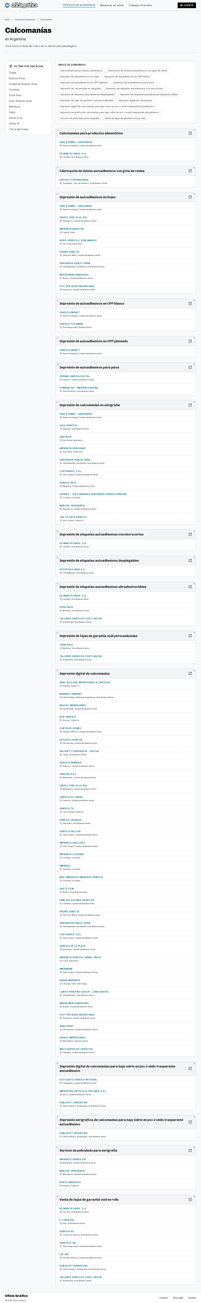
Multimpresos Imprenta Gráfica (81, 877)
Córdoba (28, 89)
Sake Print (67, 1026)
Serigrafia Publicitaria (75, 263)
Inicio (7, 19)
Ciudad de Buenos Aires (28, 84)
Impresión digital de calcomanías (135, 100)
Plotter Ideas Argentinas (77, 286)
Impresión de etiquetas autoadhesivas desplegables (87, 94)
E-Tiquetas (67, 1220)
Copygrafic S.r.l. (71, 471)
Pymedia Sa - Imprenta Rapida (79, 387)
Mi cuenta (186, 5)
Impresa (65, 865)
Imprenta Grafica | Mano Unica (80, 957)
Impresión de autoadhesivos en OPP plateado (84, 82)
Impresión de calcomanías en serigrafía (80, 88)
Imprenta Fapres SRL (73, 1159)
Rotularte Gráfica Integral (78, 1079)
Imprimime (66, 968)
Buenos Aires (28, 78)
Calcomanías (46, 19)
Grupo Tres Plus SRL (73, 217)
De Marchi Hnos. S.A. (73, 153)
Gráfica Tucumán (71, 323)
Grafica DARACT (70, 312)
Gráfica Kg (67, 1231)
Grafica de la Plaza (72, 946)
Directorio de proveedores (79, 4)
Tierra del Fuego (28, 129)
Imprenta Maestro (72, 229)
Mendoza (28, 106)
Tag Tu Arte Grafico (73, 517)
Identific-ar (68, 1242)
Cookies (192, 1297)
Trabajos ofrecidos (140, 5)
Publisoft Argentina (73, 1102)
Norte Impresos (70, 1182)
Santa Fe (28, 123)
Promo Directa (69, 251)
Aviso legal (178, 1297)
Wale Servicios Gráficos (76, 1049)
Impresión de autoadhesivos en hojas (79, 76)
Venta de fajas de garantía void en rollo (125, 118)
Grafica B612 (68, 482)
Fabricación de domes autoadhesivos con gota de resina (137, 70)
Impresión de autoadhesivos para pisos (133, 82)
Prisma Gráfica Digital (75, 376)
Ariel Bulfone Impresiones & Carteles (85, 682)
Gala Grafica (68, 425)
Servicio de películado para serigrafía (79, 118)
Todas (28, 72)
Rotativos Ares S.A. (72, 569)
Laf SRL (64, 1254)
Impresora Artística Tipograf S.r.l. (83, 1091)
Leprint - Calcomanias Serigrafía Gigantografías (93, 494)
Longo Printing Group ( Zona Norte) (84, 991)
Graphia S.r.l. (68, 774)
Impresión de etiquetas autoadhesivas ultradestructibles (149, 94)
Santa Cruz (28, 117)
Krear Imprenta (70, 980)
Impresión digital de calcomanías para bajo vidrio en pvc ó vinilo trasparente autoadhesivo (107, 106)
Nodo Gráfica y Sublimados (78, 240)
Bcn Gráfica (68, 716)
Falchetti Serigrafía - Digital (79, 751)
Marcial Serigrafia (72, 505)
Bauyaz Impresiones (73, 705)
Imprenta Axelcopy (72, 842)
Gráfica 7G (67, 808)
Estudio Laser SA (71, 739)
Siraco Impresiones (73, 1037)
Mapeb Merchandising (74, 274)
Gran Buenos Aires (28, 100)
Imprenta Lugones (72, 854)
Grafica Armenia (70, 762)
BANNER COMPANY (71, 694)
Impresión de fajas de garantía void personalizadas (86, 100)
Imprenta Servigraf (73, 448)
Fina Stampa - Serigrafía (76, 142)
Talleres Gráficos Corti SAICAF (81, 618)
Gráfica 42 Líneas (71, 797)
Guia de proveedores (25, 19)
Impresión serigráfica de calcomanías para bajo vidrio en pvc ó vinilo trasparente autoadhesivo (109, 112)
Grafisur (65, 436)
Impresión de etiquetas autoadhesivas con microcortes (134, 88)
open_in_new (190, 133)
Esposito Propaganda (74, 179)
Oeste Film (67, 888)
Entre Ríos (28, 95)
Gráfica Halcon (70, 831)
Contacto (163, 1297)
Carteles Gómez (70, 728)
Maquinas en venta (112, 5)
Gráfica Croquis (71, 820)
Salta (28, 112)
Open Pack (66, 607)
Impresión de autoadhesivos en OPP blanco (127, 76)
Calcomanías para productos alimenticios (81, 70)
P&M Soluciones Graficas (77, 900)
